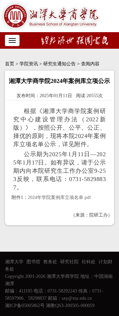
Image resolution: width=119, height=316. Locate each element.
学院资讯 (29, 63)
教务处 (50, 261)
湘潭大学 (14, 261)
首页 (9, 63)
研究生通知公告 (59, 63)
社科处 (89, 261)
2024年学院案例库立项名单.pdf (59, 197)
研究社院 (69, 261)
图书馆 (33, 261)
